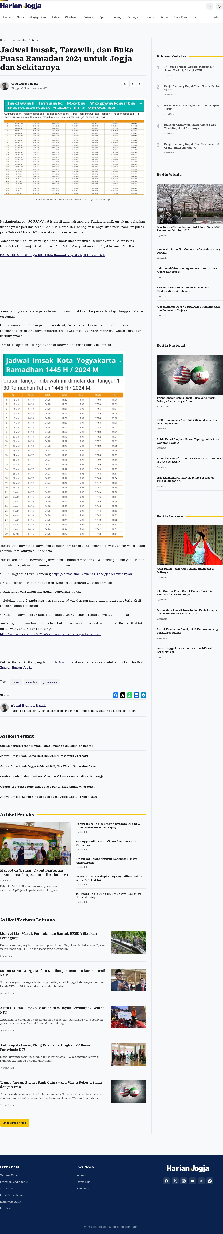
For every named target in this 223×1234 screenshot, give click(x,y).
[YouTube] (192, 1180)
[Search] (209, 6)
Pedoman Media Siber (14, 1182)
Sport (102, 17)
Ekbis (55, 17)
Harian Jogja (63, 662)
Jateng (117, 17)
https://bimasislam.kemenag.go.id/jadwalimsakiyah (92, 574)
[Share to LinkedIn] (136, 695)
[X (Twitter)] (175, 1180)
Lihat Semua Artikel (15, 1122)
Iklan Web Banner (11, 1201)
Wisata (88, 17)
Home (7, 17)
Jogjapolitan (38, 17)
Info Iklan (6, 1208)
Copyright (6, 1188)
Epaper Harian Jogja (16, 667)
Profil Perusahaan (11, 1195)
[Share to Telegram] (143, 695)
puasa (16, 682)
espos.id (82, 1175)
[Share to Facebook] (115, 695)
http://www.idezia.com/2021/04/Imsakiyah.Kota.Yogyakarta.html (50, 634)
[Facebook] (166, 1180)
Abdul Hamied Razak (24, 83)
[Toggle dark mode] (219, 6)
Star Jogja (83, 1188)
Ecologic (133, 17)
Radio (164, 17)
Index (216, 17)
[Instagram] (183, 1180)
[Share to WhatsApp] (129, 695)
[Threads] (201, 1180)
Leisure (149, 17)
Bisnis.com (83, 1182)
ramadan (31, 682)
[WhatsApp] (209, 1180)
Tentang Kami (9, 1175)
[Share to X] (122, 695)
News (20, 17)
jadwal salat (51, 682)
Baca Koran (181, 17)
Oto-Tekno (71, 17)
